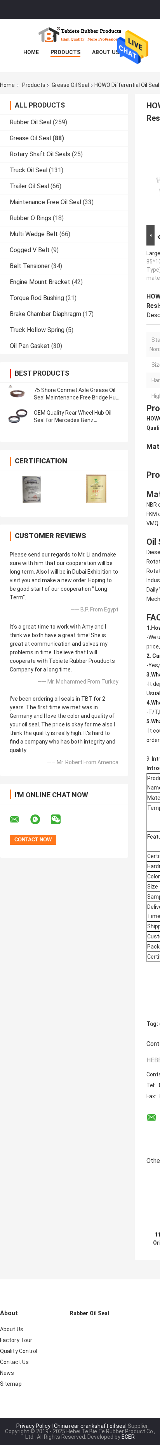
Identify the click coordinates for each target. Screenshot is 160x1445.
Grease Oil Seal (70, 85)
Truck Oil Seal (28, 170)
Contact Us (14, 1362)
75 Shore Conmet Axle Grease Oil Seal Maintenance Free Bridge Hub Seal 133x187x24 (76, 397)
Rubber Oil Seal (30, 122)
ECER (128, 1437)
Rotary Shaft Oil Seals (40, 154)
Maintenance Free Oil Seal (45, 202)
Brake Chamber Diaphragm (45, 314)
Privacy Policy (33, 1426)
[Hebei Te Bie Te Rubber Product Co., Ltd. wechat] (60, 819)
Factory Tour (16, 1340)
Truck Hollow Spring (37, 330)
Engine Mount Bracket (40, 282)
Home (31, 52)
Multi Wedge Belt (34, 234)
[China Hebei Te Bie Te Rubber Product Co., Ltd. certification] (32, 488)
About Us (105, 52)
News (7, 1373)
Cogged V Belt (30, 250)
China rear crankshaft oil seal (90, 1426)
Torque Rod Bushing (37, 298)
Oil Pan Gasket (30, 346)
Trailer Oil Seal (29, 186)
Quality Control (19, 1351)
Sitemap (11, 1384)
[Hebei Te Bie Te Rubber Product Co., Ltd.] (80, 34)
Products (65, 52)
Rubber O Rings (30, 218)
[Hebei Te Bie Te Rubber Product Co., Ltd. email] (19, 819)
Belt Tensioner (30, 266)
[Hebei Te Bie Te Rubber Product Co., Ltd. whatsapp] (40, 819)
